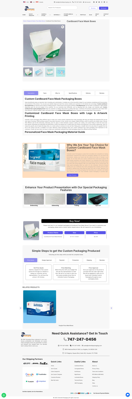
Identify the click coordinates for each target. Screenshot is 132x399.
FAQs (93, 383)
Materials (56, 14)
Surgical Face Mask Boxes (66, 325)
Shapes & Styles (43, 14)
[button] (62, 27)
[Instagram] (101, 2)
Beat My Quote (55, 380)
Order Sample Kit (55, 371)
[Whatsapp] (107, 2)
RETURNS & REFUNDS (98, 374)
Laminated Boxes (79, 377)
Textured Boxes (78, 380)
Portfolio (83, 14)
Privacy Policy (95, 368)
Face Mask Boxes (40, 21)
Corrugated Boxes (79, 368)
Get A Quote (54, 368)
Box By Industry (31, 14)
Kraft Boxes (77, 371)
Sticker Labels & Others (68, 14)
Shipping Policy (96, 377)
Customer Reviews (55, 377)
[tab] (31, 93)
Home (24, 14)
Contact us (106, 14)
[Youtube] (99, 2)
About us (97, 14)
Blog (90, 14)
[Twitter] (96, 2)
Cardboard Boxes (79, 365)
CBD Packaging (78, 383)
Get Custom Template (56, 374)
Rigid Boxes (77, 374)
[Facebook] (94, 2)
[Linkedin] (104, 2)
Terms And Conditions (97, 371)
